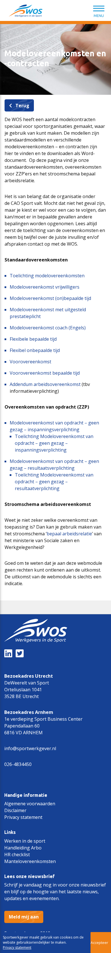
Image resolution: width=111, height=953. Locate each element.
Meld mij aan (24, 917)
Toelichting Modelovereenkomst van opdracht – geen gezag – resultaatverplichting (54, 481)
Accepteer (99, 942)
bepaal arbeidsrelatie (69, 534)
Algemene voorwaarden (29, 803)
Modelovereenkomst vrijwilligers (44, 287)
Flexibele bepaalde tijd (33, 339)
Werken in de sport (24, 841)
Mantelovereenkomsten (30, 861)
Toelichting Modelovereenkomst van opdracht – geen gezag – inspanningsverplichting (54, 443)
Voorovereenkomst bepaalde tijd (45, 373)
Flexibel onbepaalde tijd (35, 350)
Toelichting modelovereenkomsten (47, 275)
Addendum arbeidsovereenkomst (45, 384)
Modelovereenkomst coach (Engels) (48, 328)
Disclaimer (15, 810)
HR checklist (17, 854)
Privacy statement (23, 817)
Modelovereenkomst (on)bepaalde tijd (50, 298)
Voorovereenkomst (30, 362)
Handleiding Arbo (23, 848)
